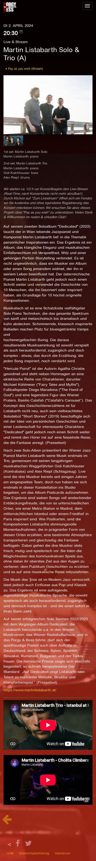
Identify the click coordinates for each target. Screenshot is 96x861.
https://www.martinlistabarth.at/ (29, 690)
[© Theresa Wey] (48, 104)
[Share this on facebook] (18, 844)
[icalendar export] (21, 32)
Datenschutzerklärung (34, 853)
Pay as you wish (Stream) (25, 68)
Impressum (62, 853)
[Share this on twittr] (28, 844)
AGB (10, 853)
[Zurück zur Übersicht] (7, 822)
